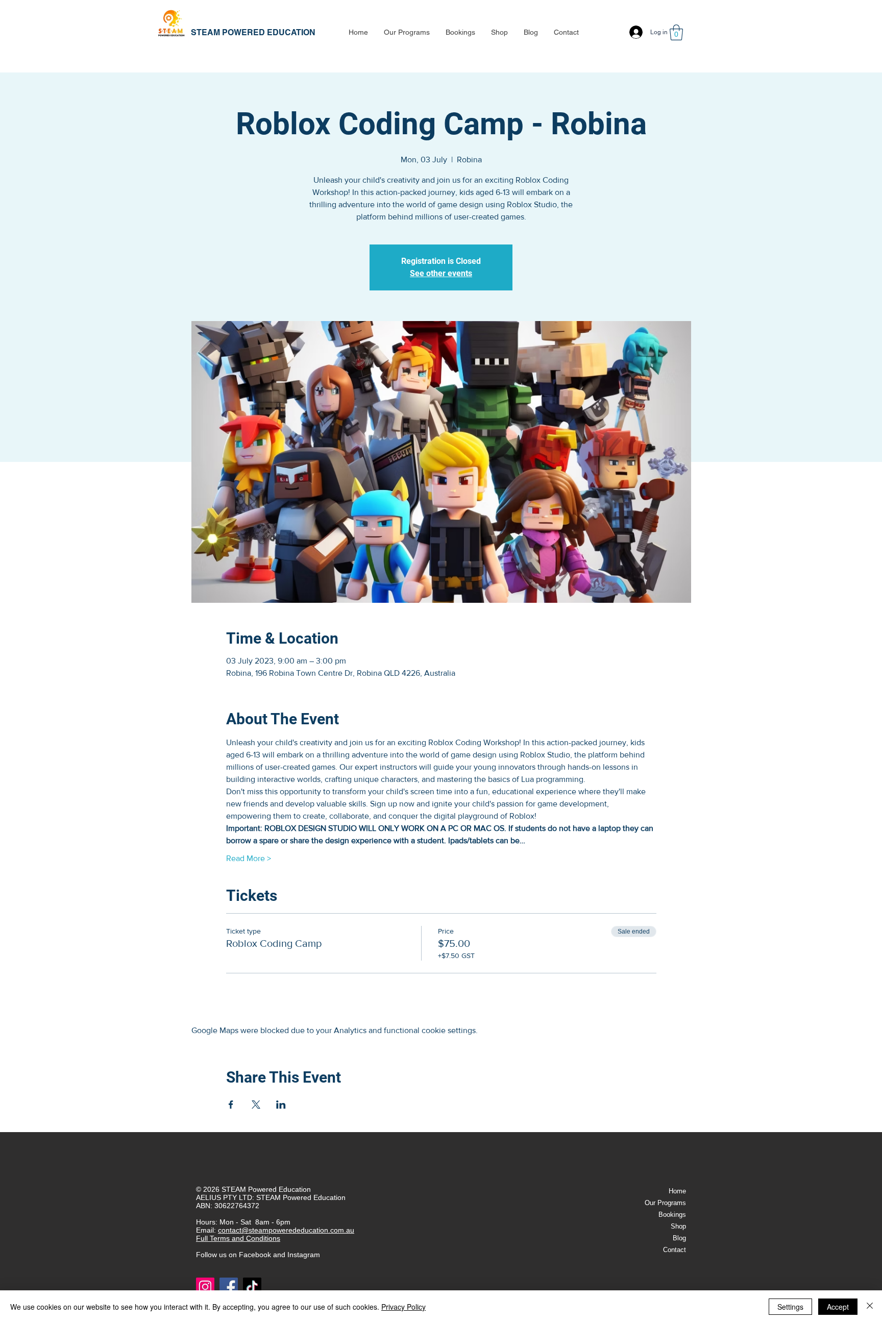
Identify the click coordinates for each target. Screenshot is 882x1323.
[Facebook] (228, 1287)
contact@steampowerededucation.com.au (286, 1230)
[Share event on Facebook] (231, 1104)
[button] (406, 32)
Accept (838, 1307)
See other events (441, 273)
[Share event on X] (256, 1104)
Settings (790, 1307)
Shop (678, 1226)
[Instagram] (205, 1287)
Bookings (672, 1214)
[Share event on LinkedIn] (281, 1104)
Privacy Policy (403, 1307)
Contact (674, 1250)
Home (677, 1191)
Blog (679, 1238)
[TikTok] (252, 1287)
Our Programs (665, 1203)
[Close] (870, 1306)
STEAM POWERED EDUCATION (253, 32)
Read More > (248, 858)
